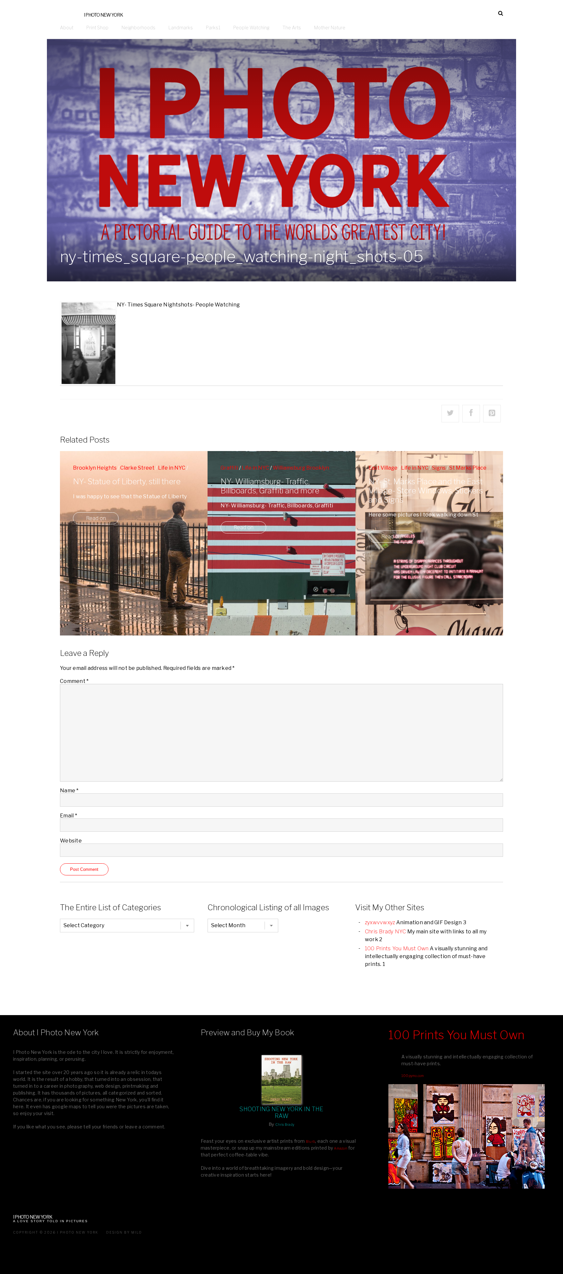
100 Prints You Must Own (397, 948)
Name (69, 790)
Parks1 (213, 27)
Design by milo (124, 1232)
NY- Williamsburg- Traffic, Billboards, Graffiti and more (270, 486)
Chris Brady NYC (385, 931)
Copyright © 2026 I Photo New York (55, 1232)
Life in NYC (171, 468)
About (66, 27)
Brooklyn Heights (95, 468)
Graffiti (229, 468)
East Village (382, 468)
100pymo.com (412, 1076)
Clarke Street (137, 468)
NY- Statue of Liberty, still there (126, 481)
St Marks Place (467, 468)
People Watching (251, 27)
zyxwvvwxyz (380, 922)
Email (68, 816)
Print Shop (97, 27)
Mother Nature (329, 27)
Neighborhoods (138, 27)
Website (71, 841)
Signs (439, 468)
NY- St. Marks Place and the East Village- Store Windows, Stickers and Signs (425, 490)
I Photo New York (103, 15)
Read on (96, 518)
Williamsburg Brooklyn (301, 468)
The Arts (291, 27)
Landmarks (180, 27)
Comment (74, 681)
